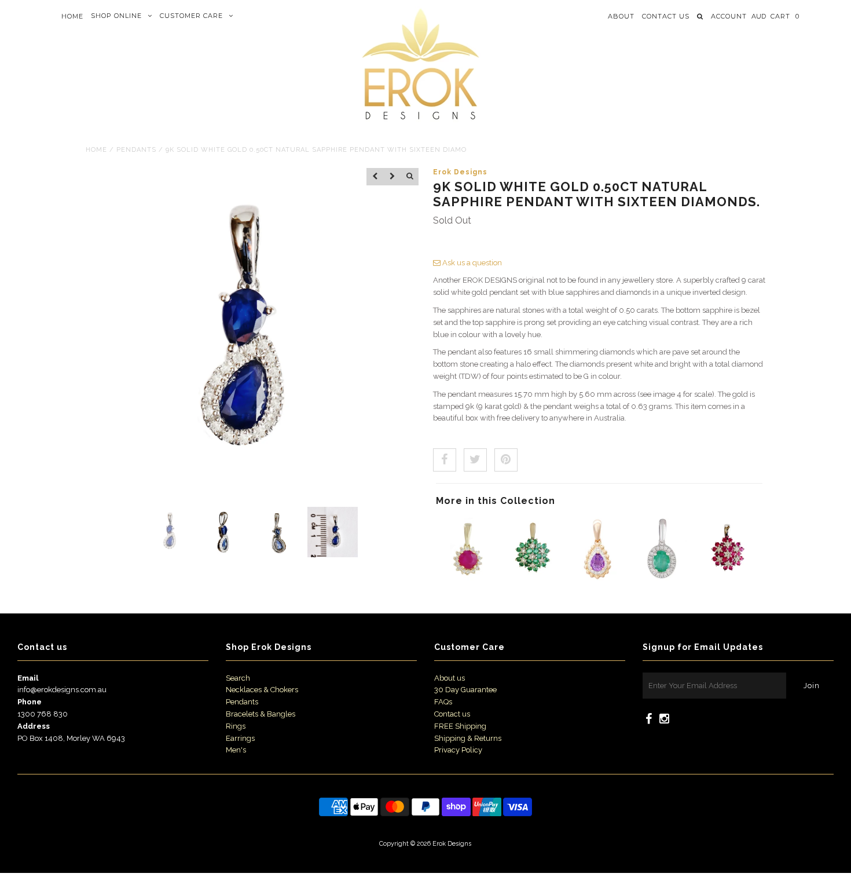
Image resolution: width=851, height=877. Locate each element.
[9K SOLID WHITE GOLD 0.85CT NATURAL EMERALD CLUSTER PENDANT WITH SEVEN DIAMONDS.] (532, 577)
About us (449, 678)
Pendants (136, 150)
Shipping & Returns (467, 738)
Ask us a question (471, 262)
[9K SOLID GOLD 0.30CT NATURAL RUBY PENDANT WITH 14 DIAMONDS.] (467, 577)
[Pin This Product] (506, 460)
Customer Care (191, 16)
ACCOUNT (729, 16)
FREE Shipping (460, 726)
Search (238, 678)
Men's (236, 750)
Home (72, 16)
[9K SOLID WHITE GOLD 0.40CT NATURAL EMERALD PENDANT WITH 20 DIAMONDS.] (663, 577)
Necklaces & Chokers (262, 689)
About (621, 16)
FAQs (443, 701)
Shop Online (116, 16)
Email (27, 678)
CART (785, 16)
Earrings (240, 738)
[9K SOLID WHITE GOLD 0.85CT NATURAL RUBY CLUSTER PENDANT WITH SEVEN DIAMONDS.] (728, 577)
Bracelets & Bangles (260, 714)
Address (33, 726)
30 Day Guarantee (465, 689)
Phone (29, 701)
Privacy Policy (458, 750)
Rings (235, 726)
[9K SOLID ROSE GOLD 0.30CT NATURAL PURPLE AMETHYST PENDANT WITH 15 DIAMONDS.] (598, 577)
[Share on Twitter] (475, 460)
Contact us (665, 16)
